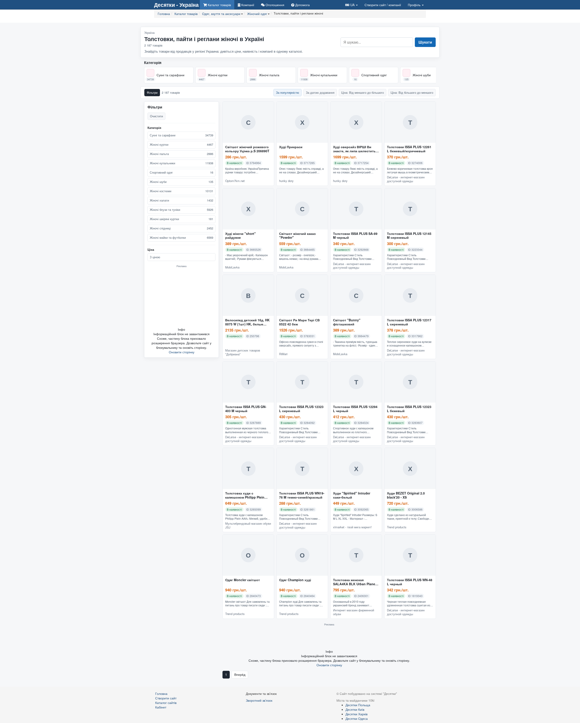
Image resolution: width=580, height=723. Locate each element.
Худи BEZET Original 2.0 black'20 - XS (406, 495)
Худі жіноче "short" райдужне (240, 236)
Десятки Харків (356, 714)
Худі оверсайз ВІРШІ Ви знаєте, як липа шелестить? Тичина (355, 149)
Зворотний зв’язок (259, 700)
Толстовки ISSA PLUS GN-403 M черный (245, 409)
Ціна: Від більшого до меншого (412, 92)
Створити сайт (383, 4)
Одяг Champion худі (295, 580)
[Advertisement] (181, 297)
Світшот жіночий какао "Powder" (297, 236)
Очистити (156, 116)
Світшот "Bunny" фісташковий (346, 322)
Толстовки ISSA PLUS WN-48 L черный (409, 582)
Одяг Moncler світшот (242, 580)
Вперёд (239, 674)
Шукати (425, 42)
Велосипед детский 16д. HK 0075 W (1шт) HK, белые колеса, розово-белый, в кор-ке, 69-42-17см (247, 322)
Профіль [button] (414, 4)
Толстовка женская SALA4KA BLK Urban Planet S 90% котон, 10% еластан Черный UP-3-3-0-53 (356, 582)
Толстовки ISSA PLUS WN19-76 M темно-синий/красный (301, 495)
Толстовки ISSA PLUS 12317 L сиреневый (409, 322)
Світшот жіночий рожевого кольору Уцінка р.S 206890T (247, 149)
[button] (351, 4)
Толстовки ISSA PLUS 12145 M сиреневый (409, 236)
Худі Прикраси (290, 147)
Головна (161, 693)
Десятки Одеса (357, 718)
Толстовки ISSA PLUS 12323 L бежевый (409, 409)
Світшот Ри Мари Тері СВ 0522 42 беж (299, 322)
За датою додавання (320, 92)
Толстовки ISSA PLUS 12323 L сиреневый (301, 409)
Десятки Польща (358, 705)
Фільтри (152, 92)
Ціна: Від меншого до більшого (362, 92)
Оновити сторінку (181, 352)
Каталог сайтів (165, 702)
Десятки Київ (355, 709)
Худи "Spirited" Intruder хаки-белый (351, 495)
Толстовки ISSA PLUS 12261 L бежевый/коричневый (409, 149)
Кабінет (160, 707)
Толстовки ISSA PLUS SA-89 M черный (355, 236)
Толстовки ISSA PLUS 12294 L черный (355, 409)
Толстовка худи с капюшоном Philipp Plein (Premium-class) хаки (244, 495)
